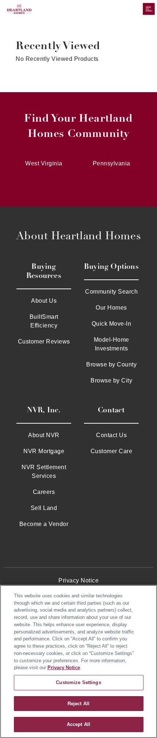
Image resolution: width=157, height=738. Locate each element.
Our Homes (111, 308)
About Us (44, 301)
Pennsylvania (111, 163)
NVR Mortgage (43, 451)
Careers (44, 492)
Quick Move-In (111, 324)
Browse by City (111, 380)
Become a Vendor (44, 524)
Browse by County (111, 364)
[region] (78, 661)
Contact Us (111, 435)
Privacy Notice (78, 580)
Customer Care (112, 451)
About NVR (44, 435)
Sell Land (44, 508)
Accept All (78, 724)
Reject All (78, 703)
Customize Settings (78, 682)
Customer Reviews (44, 341)
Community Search (111, 291)
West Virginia (43, 163)
